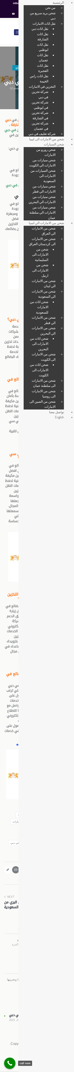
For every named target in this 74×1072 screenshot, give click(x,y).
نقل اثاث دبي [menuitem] (39, 29)
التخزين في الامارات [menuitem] (42, 86)
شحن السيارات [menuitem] (54, 144)
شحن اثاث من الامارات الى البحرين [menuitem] (39, 343)
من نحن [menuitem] (50, 8)
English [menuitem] (59, 417)
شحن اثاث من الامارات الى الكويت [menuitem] (39, 370)
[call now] (9, 1063)
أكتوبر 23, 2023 (18, 1020)
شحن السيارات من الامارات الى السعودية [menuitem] (43, 176)
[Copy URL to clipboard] (7, 869)
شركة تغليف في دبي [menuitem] (42, 134)
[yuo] (13, 14)
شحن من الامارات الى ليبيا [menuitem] (46, 139)
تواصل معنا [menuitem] (56, 412)
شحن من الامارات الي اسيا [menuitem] (46, 223)
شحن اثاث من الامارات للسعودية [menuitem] (39, 307)
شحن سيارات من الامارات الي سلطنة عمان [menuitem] (42, 212)
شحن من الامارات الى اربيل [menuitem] (40, 270)
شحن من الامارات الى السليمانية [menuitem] (40, 254)
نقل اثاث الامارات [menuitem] (44, 23)
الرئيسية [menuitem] (58, 2)
